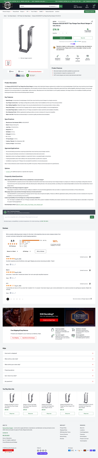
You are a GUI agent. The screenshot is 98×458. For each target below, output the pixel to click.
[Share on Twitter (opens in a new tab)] (13, 264)
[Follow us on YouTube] (46, 451)
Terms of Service (64, 434)
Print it (22, 71)
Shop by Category (6, 11)
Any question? (8, 381)
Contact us (8, 171)
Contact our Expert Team (49, 320)
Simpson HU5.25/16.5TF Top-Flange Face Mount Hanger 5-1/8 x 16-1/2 (67, 406)
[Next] (95, 404)
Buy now (83, 37)
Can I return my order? (11, 375)
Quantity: (55, 33)
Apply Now (84, 41)
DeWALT (41, 11)
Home (5, 15)
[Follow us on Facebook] (38, 451)
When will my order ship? (11, 359)
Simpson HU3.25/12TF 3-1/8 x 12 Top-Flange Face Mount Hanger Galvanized (11, 406)
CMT (27, 11)
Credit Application (84, 432)
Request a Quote (89, 11)
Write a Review (40, 251)
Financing (82, 434)
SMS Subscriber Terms (65, 432)
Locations (57, 11)
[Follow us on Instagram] (40, 451)
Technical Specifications (35, 71)
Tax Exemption (83, 440)
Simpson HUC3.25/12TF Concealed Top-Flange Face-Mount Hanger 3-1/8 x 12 (48, 406)
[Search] (61, 6)
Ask (92, 217)
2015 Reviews (14, 246)
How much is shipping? (11, 353)
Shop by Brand (16, 11)
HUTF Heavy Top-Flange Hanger (24, 15)
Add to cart (62, 38)
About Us (82, 427)
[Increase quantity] (66, 33)
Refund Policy (63, 436)
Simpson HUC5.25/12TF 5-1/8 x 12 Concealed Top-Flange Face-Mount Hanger (86, 406)
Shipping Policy (63, 430)
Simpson (22, 11)
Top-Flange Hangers (12, 15)
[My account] (87, 6)
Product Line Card (84, 438)
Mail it (12, 71)
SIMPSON (54, 21)
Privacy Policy (63, 427)
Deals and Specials (50, 11)
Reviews (62, 438)
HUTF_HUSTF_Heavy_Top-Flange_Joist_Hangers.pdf (30, 204)
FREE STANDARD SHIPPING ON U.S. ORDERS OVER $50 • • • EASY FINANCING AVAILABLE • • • (25, 1)
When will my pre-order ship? (12, 364)
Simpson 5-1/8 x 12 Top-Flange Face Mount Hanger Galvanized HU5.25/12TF (30, 406)
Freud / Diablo (34, 11)
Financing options (9, 370)
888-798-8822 (78, 6)
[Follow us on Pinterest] (43, 451)
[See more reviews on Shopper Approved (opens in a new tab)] (15, 264)
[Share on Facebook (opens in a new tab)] (10, 264)
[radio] (33, 240)
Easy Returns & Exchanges (28, 337)
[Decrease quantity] (59, 33)
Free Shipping (15, 337)
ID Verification (83, 436)
